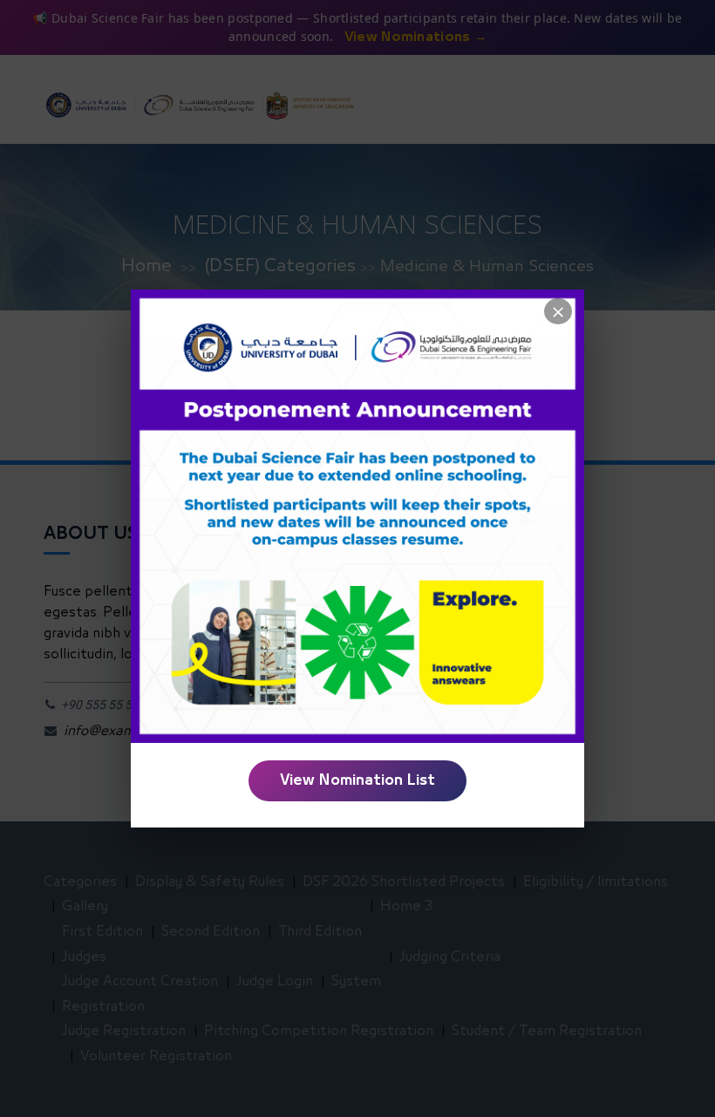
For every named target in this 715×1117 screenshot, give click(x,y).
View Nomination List (357, 780)
